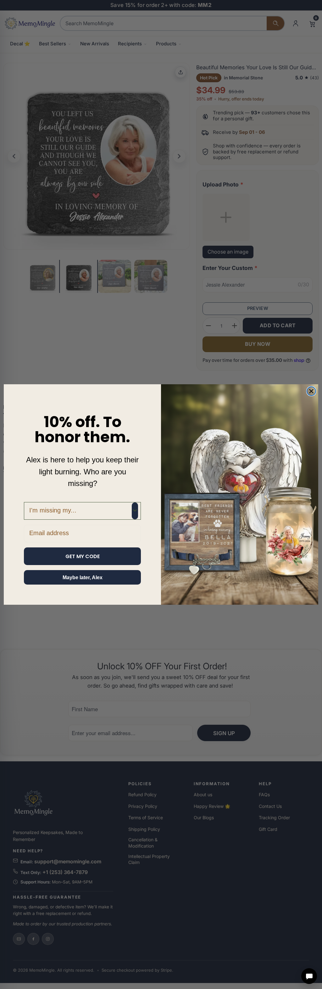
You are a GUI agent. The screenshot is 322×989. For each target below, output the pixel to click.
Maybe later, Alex (83, 577)
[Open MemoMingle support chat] (309, 976)
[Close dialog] (311, 391)
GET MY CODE (82, 556)
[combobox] (80, 510)
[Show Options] (135, 510)
